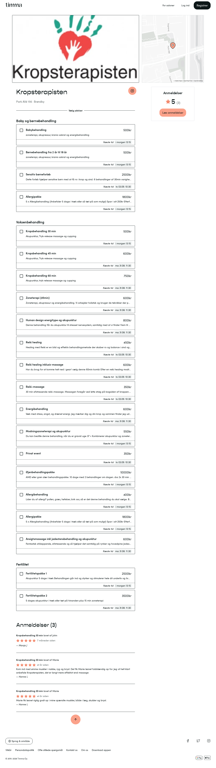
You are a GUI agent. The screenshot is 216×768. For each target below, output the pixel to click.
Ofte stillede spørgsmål (50, 750)
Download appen (101, 750)
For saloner (168, 5)
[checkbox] (21, 130)
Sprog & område (21, 741)
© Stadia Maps (178, 81)
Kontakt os (71, 750)
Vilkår (8, 750)
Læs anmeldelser (172, 112)
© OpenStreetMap (198, 81)
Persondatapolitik (24, 750)
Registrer (202, 5)
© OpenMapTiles (187, 81)
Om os (84, 750)
